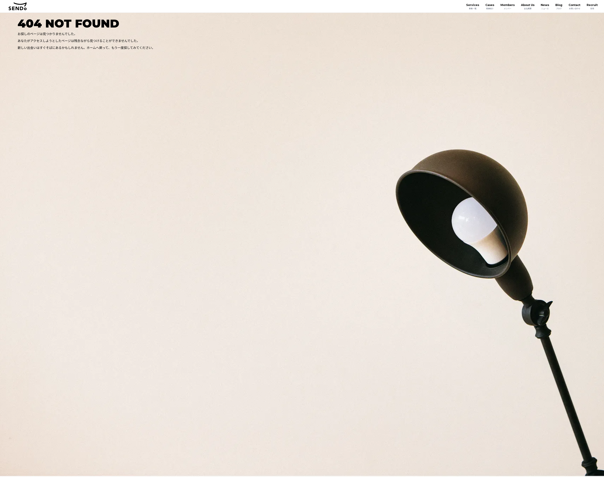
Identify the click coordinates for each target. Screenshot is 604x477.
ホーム (91, 47)
